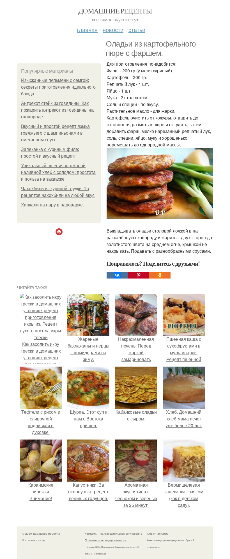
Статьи (136, 30)
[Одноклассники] (160, 275)
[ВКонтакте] (117, 275)
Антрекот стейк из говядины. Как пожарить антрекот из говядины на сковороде (57, 110)
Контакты (91, 533)
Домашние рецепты (115, 10)
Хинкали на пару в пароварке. (52, 205)
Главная (87, 30)
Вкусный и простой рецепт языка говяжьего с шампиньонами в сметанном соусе (55, 133)
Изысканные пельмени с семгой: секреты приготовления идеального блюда (58, 87)
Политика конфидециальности (105, 540)
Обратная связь (157, 533)
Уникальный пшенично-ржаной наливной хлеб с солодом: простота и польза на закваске (58, 172)
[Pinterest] (138, 275)
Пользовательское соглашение (121, 533)
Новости (113, 30)
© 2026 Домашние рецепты (41, 533)
